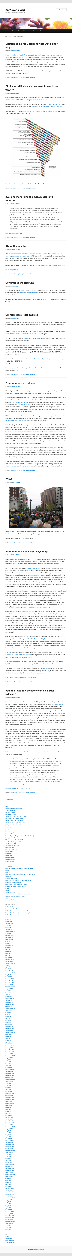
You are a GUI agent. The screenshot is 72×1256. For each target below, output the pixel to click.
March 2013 (8, 977)
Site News (8, 898)
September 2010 (10, 1032)
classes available (10, 466)
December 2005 (9, 1144)
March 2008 (8, 1091)
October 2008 (9, 1077)
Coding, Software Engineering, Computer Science (19, 868)
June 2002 (8, 1227)
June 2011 (8, 1014)
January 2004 (9, 1190)
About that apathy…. (17, 246)
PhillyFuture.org (10, 892)
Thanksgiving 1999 (10, 844)
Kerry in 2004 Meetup (33, 568)
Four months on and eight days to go (26, 551)
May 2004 (8, 1182)
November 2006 (9, 1123)
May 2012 (8, 993)
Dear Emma (8, 830)
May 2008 (8, 1087)
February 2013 (9, 979)
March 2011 (8, 1020)
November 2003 (9, 1194)
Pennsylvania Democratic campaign (16, 420)
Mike (6, 913)
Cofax (7, 870)
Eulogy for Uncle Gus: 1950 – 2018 (15, 822)
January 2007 (9, 1119)
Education (8, 876)
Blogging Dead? (14, 915)
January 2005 (9, 1166)
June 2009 (8, 1062)
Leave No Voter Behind (25, 404)
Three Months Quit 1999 (12, 846)
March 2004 (8, 1186)
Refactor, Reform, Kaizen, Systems (15, 896)
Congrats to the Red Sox (19, 282)
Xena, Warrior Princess (12, 838)
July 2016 (8, 947)
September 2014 (10, 963)
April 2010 (8, 1042)
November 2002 (9, 1218)
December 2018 (9, 937)
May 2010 (8, 1040)
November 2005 (9, 1147)
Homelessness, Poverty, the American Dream (18, 880)
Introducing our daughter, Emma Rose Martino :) (19, 836)
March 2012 (8, 996)
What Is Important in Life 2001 (14, 840)
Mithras (15, 350)
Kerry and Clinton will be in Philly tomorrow (23, 677)
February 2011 (9, 1022)
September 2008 (10, 1079)
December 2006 (9, 1121)
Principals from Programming (14, 818)
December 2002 (9, 1216)
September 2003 (10, 1198)
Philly (7, 890)
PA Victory (37, 338)
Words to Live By (10, 810)
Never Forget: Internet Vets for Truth (16, 55)
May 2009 (8, 1064)
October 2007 (9, 1101)
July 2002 (8, 1225)
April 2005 (8, 1160)
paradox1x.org (15, 10)
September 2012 (10, 987)
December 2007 (9, 1097)
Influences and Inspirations (13, 882)
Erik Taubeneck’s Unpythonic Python (20, 911)
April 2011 (8, 1018)
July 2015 (8, 951)
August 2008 (9, 1081)
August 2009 (9, 1058)
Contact (39, 31)
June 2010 (8, 1038)
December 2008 (9, 1073)
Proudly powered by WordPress (36, 1249)
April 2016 (8, 949)
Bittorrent (39, 57)
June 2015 (8, 953)
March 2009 (8, 1068)
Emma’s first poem (10, 832)
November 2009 (9, 1052)
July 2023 (8, 925)
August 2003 (9, 1200)
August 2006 (9, 1129)
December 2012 (9, 981)
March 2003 (8, 1210)
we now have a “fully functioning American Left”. (50, 265)
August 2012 (9, 989)
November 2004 (9, 1170)
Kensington (8, 855)
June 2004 (8, 1180)
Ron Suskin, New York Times (14, 788)
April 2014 (8, 967)
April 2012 (8, 994)
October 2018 (9, 939)
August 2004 (9, 1176)
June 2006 (8, 1133)
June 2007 (8, 1109)
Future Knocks (9, 861)
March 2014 (8, 969)
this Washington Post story (30, 100)
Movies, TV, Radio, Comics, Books (15, 886)
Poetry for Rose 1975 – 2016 (13, 824)
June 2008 (8, 1085)
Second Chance (10, 859)
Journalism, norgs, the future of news (16, 884)
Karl (6, 907)
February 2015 (9, 959)
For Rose (8, 826)
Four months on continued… (22, 383)
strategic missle (52, 104)
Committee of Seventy (36, 359)
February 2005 (9, 1164)
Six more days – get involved (21, 314)
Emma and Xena (10, 834)
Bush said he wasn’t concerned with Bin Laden (37, 111)
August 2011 (9, 1010)
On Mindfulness (10, 828)
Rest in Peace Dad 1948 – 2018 (14, 820)
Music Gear (8, 853)
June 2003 (8, 1204)
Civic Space (43, 625)
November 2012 (9, 983)
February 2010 (9, 1046)
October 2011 (9, 1006)
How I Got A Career (10, 814)
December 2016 (9, 945)
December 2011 (9, 1002)
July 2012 (8, 991)
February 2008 (9, 1093)
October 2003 (9, 1196)
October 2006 (9, 1125)
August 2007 (9, 1105)
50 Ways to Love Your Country (19, 402)
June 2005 (8, 1156)
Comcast (7, 872)
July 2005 (8, 1154)
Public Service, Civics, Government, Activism (22, 77)
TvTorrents (8, 73)
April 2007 (8, 1113)
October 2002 (9, 1219)
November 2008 (9, 1075)
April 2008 (8, 1089)
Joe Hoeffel (14, 655)
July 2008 (8, 1083)
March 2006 (8, 1139)
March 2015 (8, 957)
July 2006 (8, 1131)
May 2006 (8, 1135)
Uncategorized (9, 900)
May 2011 (8, 1016)
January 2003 (9, 1214)
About (13, 31)
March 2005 (8, 1162)
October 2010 (9, 1030)
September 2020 (10, 931)
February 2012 (9, 998)
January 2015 (9, 961)
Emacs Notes (9, 852)
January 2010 (9, 1048)
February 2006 (9, 1141)
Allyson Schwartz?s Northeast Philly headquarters (37, 639)
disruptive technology (52, 71)
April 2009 (8, 1065)
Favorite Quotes (10, 812)
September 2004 (10, 1174)
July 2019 (8, 933)
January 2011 (9, 1024)
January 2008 (9, 1095)
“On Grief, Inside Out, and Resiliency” (16, 816)
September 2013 (10, 973)
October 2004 (9, 1172)
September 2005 (10, 1150)
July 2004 (8, 1178)
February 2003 (9, 1212)
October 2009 (9, 1054)
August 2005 (9, 1152)
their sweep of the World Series (28, 293)
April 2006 (8, 1137)
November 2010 (9, 1028)
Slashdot (42, 630)
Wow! (8, 479)
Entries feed (8, 1238)
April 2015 (8, 955)
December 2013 (9, 971)
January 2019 (9, 935)
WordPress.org (9, 1242)
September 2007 (10, 1103)
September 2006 (10, 1127)
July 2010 (8, 1036)
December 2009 (9, 1050)
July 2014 (8, 965)
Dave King (8, 909)
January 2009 (9, 1071)
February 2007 (9, 1117)
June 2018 (8, 941)
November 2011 (9, 1004)
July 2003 (8, 1202)
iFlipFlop (26, 338)
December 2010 (9, 1026)
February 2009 (9, 1070)
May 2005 (8, 1158)
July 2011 (8, 1012)
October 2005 (9, 1148)
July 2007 (8, 1107)
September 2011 (10, 1008)
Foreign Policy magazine (16, 184)
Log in (7, 1236)
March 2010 (8, 1044)
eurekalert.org (9, 233)
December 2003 (9, 1192)
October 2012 (9, 985)
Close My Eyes (9, 857)
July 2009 (8, 1060)
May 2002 (8, 1229)
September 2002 (10, 1221)
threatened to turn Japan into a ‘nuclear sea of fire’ (47, 106)
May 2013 (8, 975)
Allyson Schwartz (25, 655)
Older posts (9, 799)
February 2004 (9, 1188)
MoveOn (54, 345)
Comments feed (10, 1240)
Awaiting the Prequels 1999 (13, 842)
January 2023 (9, 929)
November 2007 (9, 1099)
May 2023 (8, 927)
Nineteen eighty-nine (11, 850)
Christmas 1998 (9, 847)
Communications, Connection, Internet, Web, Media (20, 874)
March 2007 (8, 1115)
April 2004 (8, 1184)
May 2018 (8, 943)
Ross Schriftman (57, 579)
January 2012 (9, 1000)
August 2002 (9, 1223)
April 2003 (8, 1208)
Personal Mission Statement (26, 31)
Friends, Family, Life (15, 306)
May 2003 (8, 1206)
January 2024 (9, 923)
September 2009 (10, 1056)
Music (7, 888)
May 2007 (8, 1111)
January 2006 (9, 1142)
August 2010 (9, 1034)
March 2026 (8, 921)
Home (7, 31)
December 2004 (9, 1168)
